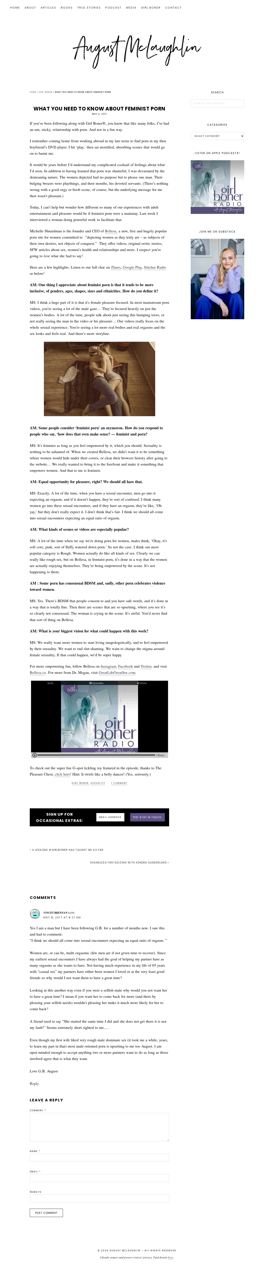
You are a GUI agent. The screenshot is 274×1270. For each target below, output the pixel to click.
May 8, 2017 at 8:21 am (62, 917)
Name (35, 1151)
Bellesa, (111, 230)
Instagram (108, 666)
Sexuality (98, 783)
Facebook (125, 666)
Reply (34, 1083)
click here (62, 774)
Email (35, 1171)
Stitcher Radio (155, 267)
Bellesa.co (38, 672)
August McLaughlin (137, 52)
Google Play (132, 267)
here (170, 1257)
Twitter (146, 666)
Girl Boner (80, 783)
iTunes (116, 267)
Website (36, 1192)
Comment (38, 1110)
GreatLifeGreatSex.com (117, 672)
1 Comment (119, 783)
